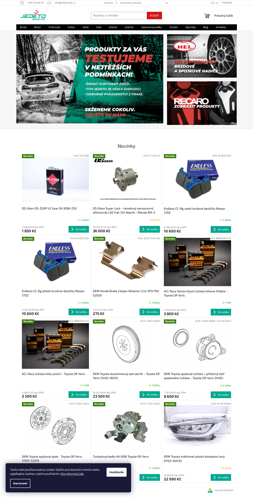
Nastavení (20, 483)
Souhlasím (116, 472)
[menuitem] (23, 27)
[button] (27, 78)
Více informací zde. (72, 474)
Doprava (108, 3)
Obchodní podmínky (130, 3)
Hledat (154, 15)
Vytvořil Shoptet (224, 490)
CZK (212, 3)
